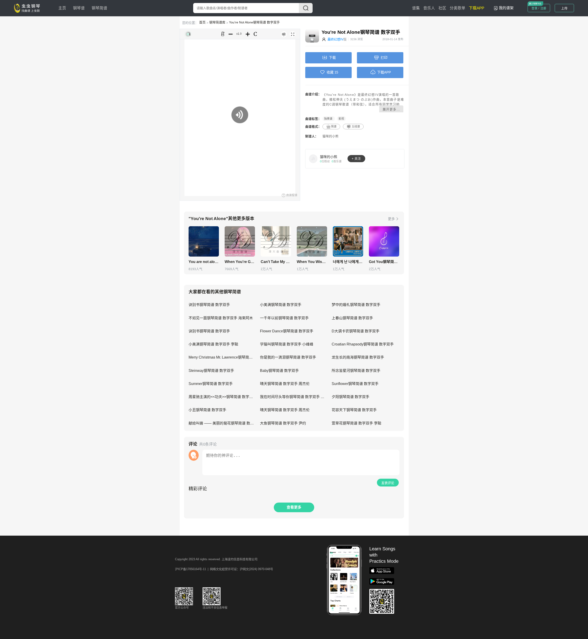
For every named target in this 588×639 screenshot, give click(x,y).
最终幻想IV (335, 39)
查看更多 (294, 507)
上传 (564, 8)
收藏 (330, 72)
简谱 (333, 126)
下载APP (476, 8)
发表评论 (387, 483)
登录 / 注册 (538, 8)
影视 (341, 118)
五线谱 (356, 126)
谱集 (416, 8)
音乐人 (429, 8)
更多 (391, 219)
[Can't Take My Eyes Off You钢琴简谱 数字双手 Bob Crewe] (276, 241)
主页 (62, 8)
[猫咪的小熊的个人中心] (313, 158)
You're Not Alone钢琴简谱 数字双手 (254, 22)
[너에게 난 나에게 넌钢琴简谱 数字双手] (348, 241)
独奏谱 (328, 118)
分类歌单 (457, 8)
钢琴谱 (79, 8)
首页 (202, 22)
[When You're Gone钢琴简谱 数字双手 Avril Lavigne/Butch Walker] (240, 241)
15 (336, 72)
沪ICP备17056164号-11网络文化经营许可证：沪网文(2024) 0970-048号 (224, 569)
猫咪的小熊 (330, 136)
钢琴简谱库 (217, 22)
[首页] (28, 7)
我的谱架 (506, 8)
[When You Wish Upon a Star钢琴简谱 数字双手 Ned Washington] (312, 241)
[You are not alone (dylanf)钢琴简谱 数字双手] (204, 241)
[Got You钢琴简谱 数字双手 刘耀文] (384, 241)
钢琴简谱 (99, 8)
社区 (442, 8)
